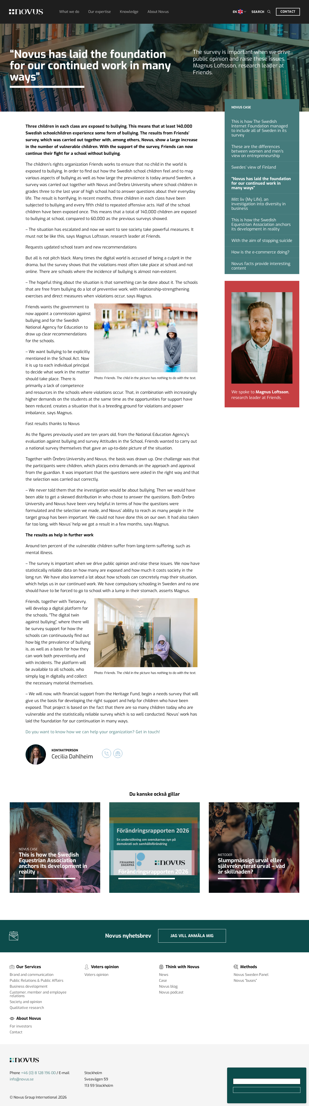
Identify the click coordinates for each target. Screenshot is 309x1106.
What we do (69, 11)
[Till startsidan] (26, 11)
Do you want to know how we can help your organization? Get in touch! (93, 732)
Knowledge (129, 11)
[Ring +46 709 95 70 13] (106, 753)
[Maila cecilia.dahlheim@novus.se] (117, 753)
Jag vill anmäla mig (192, 936)
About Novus (158, 11)
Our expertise (99, 11)
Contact (287, 12)
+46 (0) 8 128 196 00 (38, 1072)
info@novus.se (22, 1079)
